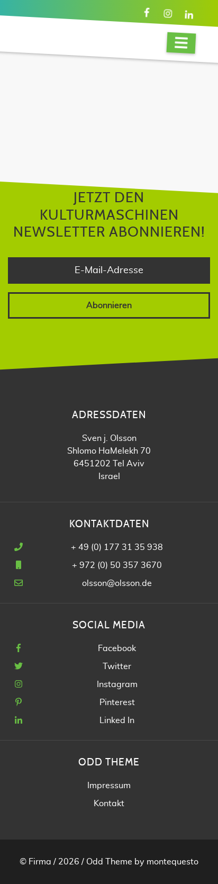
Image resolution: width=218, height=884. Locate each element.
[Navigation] (181, 43)
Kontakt (109, 803)
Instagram (117, 684)
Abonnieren (109, 305)
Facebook (117, 648)
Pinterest (117, 702)
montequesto (172, 862)
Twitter (117, 666)
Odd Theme (109, 862)
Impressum (109, 785)
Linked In (116, 720)
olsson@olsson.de (117, 583)
